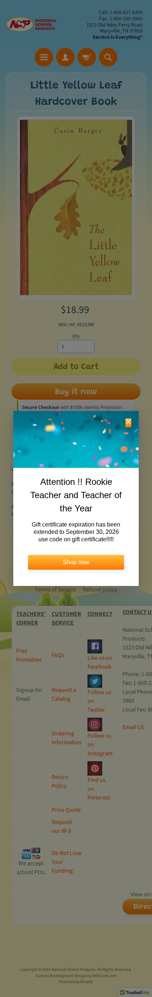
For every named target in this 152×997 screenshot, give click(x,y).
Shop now (76, 562)
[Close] (128, 422)
